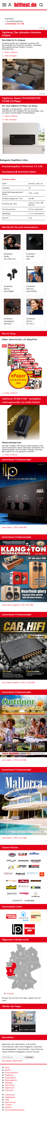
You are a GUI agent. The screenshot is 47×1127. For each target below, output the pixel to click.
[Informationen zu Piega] (23, 886)
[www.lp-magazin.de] (17, 934)
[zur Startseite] (25, 5)
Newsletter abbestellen (12, 1060)
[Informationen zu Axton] (34, 853)
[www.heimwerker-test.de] (36, 921)
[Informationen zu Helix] (20, 874)
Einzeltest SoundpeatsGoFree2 (9, 321)
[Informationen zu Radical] (36, 887)
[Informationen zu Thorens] (24, 893)
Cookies (8, 1104)
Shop (7, 1067)
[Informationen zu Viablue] (35, 895)
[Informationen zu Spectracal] (12, 893)
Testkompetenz (11, 1072)
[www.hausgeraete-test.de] (23, 921)
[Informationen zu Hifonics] (32, 873)
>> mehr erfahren (9, 393)
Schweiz (10, 993)
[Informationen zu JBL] (42, 875)
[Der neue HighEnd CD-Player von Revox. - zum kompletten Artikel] (23, 139)
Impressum (10, 1094)
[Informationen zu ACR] (12, 855)
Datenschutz (10, 1102)
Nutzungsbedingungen (14, 1110)
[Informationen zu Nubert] (11, 887)
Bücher (8, 1070)
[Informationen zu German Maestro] (34, 866)
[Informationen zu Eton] (22, 866)
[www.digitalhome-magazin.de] (11, 921)
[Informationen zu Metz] (23, 881)
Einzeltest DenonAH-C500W (9, 289)
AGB (7, 1099)
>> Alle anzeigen (9, 55)
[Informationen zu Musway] (36, 881)
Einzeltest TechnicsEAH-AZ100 (31, 289)
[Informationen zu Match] (11, 881)
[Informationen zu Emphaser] (36, 861)
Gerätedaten (10, 1077)
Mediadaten (10, 1097)
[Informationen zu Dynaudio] (23, 860)
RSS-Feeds (9, 1085)
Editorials (9, 1090)
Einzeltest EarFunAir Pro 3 (30, 321)
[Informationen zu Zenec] (29, 901)
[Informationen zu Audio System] (22, 855)
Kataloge (8, 1082)
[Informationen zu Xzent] (17, 901)
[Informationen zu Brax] (11, 861)
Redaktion (9, 1075)
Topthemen (10, 1087)
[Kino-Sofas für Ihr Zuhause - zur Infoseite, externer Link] (23, 75)
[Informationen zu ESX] (11, 867)
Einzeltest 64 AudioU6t (30, 256)
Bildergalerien (11, 1080)
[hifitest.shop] (29, 934)
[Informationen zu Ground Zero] (8, 873)
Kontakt (8, 1107)
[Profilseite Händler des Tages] (23, 1022)
